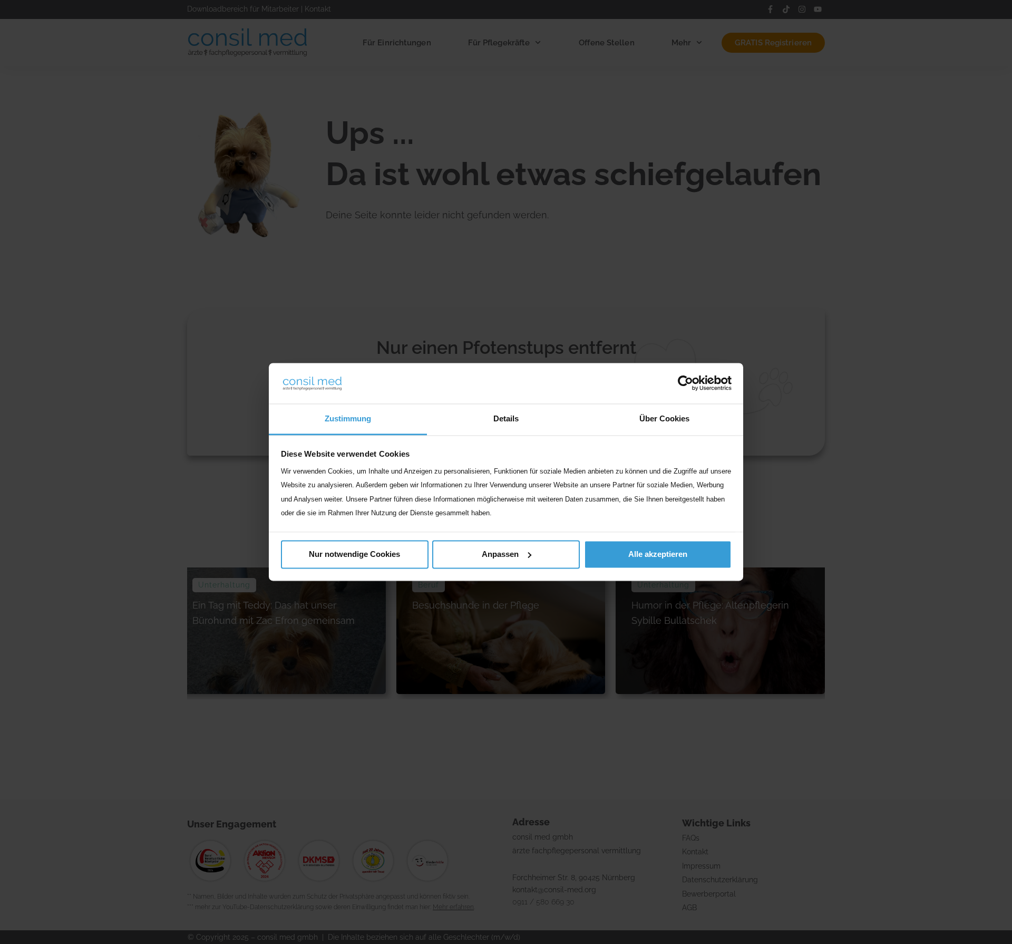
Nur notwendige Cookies (354, 554)
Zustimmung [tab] (348, 418)
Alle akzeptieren (657, 554)
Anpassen (500, 554)
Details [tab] (506, 418)
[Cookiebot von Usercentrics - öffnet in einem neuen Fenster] (685, 383)
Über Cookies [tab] (664, 418)
